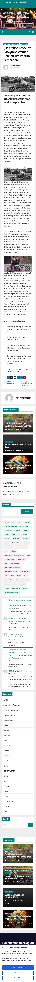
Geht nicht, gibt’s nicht (24, 671)
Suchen (6, 505)
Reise (5, 796)
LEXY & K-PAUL (15, 563)
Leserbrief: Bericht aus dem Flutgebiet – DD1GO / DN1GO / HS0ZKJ (19, 652)
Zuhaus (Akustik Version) (11, 592)
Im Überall (13, 551)
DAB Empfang (8, 720)
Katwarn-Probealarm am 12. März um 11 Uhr (17, 877)
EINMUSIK (25, 538)
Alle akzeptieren (18, 967)
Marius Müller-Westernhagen (12, 567)
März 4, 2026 (11, 881)
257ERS (7, 522)
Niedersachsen (9, 580)
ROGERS (7, 584)
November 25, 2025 (13, 922)
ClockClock (24, 534)
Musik (5, 781)
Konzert (6, 751)
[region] (18, 963)
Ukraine (7, 588)
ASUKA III (17, 530)
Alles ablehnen (18, 978)
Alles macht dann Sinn (11, 526)
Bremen (7, 534)
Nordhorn (6, 786)
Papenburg (19, 580)
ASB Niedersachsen (10, 710)
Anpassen (18, 972)
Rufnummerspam (9, 801)
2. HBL (5, 700)
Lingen (5, 766)
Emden (7, 543)
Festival (26, 543)
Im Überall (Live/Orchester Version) (14, 555)
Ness (25, 576)
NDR (12, 576)
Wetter (5, 811)
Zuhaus (25, 588)
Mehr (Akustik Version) (11, 571)
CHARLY (14, 534)
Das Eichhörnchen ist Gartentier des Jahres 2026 (18, 424)
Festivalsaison (9, 547)
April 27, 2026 (12, 860)
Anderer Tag (8, 530)
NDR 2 (19, 576)
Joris (28, 555)
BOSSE (26, 530)
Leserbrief (6, 761)
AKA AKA (27, 522)
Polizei (27, 580)
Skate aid (6, 806)
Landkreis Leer (21, 559)
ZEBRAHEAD (16, 588)
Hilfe (6, 551)
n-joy (6, 576)
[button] (25, 32)
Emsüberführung (16, 543)
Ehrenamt (6, 725)
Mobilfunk (6, 776)
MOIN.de (11, 671)
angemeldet (14, 491)
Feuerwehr (7, 735)
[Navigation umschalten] (33, 32)
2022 (13, 522)
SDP (14, 584)
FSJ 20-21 (7, 746)
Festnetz (6, 730)
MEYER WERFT (25, 571)
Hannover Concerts (21, 547)
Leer (6, 563)
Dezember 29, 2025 (13, 900)
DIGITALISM (16, 538)
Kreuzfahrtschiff (9, 559)
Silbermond (22, 584)
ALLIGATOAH (24, 526)
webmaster (16, 65)
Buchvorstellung (9, 715)
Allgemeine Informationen (11, 44)
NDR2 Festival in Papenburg (12, 382)
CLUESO (7, 538)
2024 (20, 522)
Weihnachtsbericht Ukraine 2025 (18, 445)
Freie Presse (24, 44)
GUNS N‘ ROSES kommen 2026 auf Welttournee (18, 466)
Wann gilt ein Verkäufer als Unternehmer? (24, 383)
